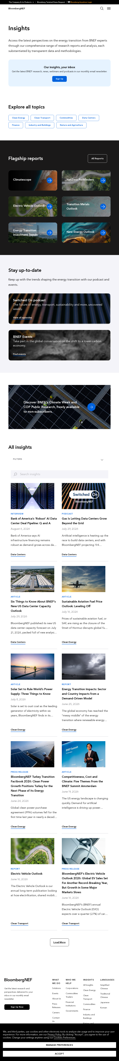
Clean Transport (42, 117)
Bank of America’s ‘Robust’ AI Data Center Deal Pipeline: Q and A (34, 521)
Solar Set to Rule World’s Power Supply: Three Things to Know (32, 691)
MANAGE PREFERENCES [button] (59, 1044)
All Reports (97, 158)
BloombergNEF (16, 8)
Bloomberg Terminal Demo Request (51, 2)
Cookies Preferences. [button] (65, 1037)
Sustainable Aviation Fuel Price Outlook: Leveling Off (82, 604)
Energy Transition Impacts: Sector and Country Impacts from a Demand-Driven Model (84, 693)
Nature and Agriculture (71, 125)
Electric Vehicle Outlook (26, 874)
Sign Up (59, 78)
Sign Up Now (17, 1007)
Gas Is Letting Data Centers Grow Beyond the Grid (84, 521)
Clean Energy (18, 117)
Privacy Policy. (54, 1034)
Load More (59, 942)
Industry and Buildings (40, 125)
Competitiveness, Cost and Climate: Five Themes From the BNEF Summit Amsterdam (82, 781)
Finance (15, 125)
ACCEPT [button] (59, 1053)
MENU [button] (109, 8)
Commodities (66, 117)
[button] (22, 2)
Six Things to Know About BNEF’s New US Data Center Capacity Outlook (33, 606)
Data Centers (88, 117)
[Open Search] (102, 8)
